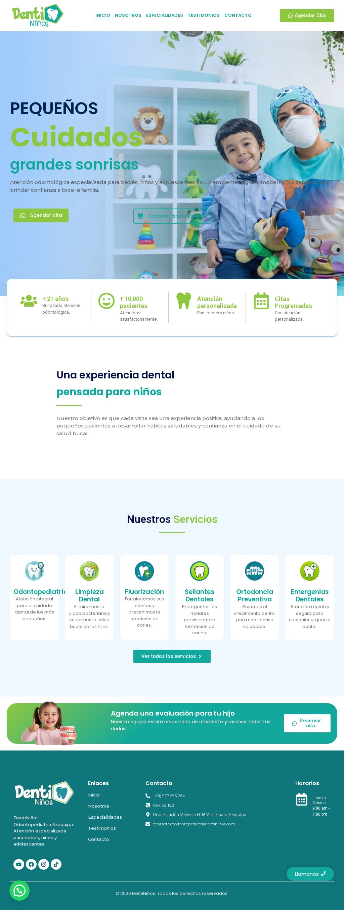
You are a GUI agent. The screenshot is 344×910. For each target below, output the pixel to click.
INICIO (102, 15)
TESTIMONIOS (204, 15)
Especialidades (105, 817)
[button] (19, 890)
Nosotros (98, 806)
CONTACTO (238, 15)
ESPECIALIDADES (164, 15)
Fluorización (144, 591)
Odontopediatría (40, 591)
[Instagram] (43, 864)
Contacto (98, 839)
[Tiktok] (56, 864)
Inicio (94, 795)
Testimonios (102, 828)
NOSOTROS (128, 15)
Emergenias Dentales (310, 595)
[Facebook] (31, 864)
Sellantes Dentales (199, 595)
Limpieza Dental (89, 595)
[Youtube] (18, 864)
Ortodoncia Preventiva (254, 595)
